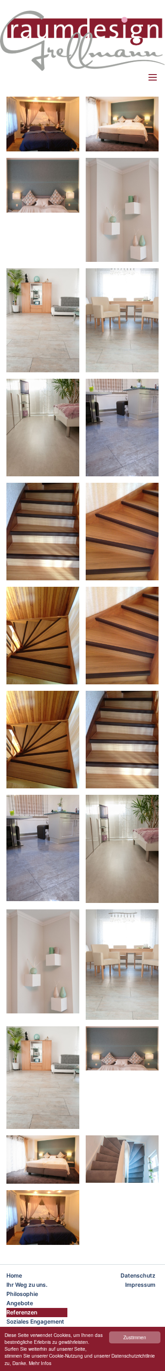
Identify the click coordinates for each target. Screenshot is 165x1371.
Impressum (140, 1284)
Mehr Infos (40, 1362)
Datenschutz (138, 1275)
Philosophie (22, 1293)
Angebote (19, 1303)
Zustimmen (134, 1337)
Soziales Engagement (35, 1321)
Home (14, 1275)
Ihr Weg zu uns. (27, 1284)
